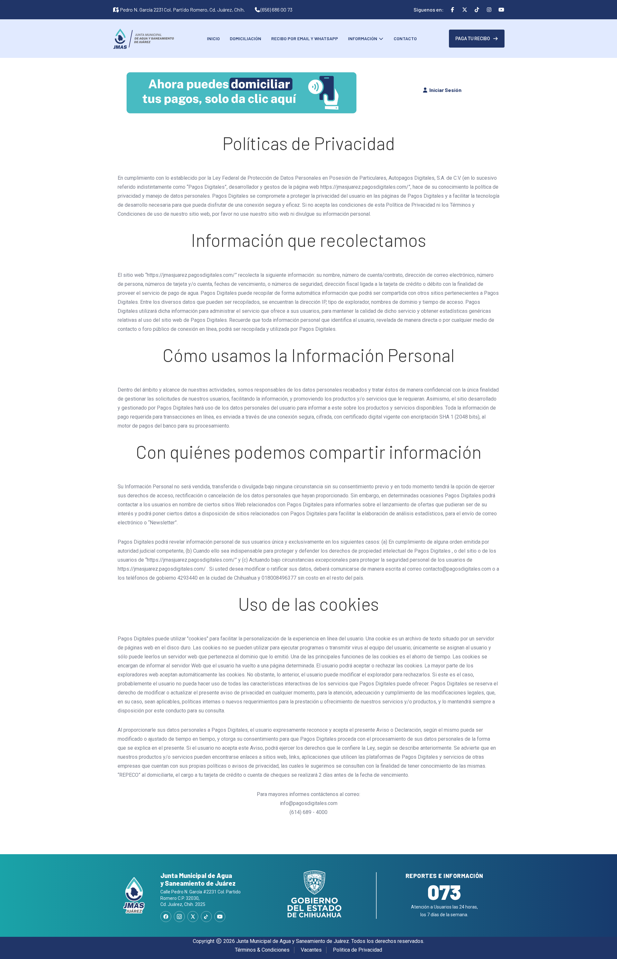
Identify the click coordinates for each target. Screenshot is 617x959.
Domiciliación (245, 38)
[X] (192, 916)
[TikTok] (206, 916)
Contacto (405, 38)
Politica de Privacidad (357, 950)
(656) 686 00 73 (276, 9)
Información (363, 38)
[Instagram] (179, 916)
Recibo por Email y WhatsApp (304, 38)
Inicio (213, 38)
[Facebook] (165, 916)
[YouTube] (219, 916)
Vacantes (311, 950)
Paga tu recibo (472, 38)
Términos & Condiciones (262, 950)
